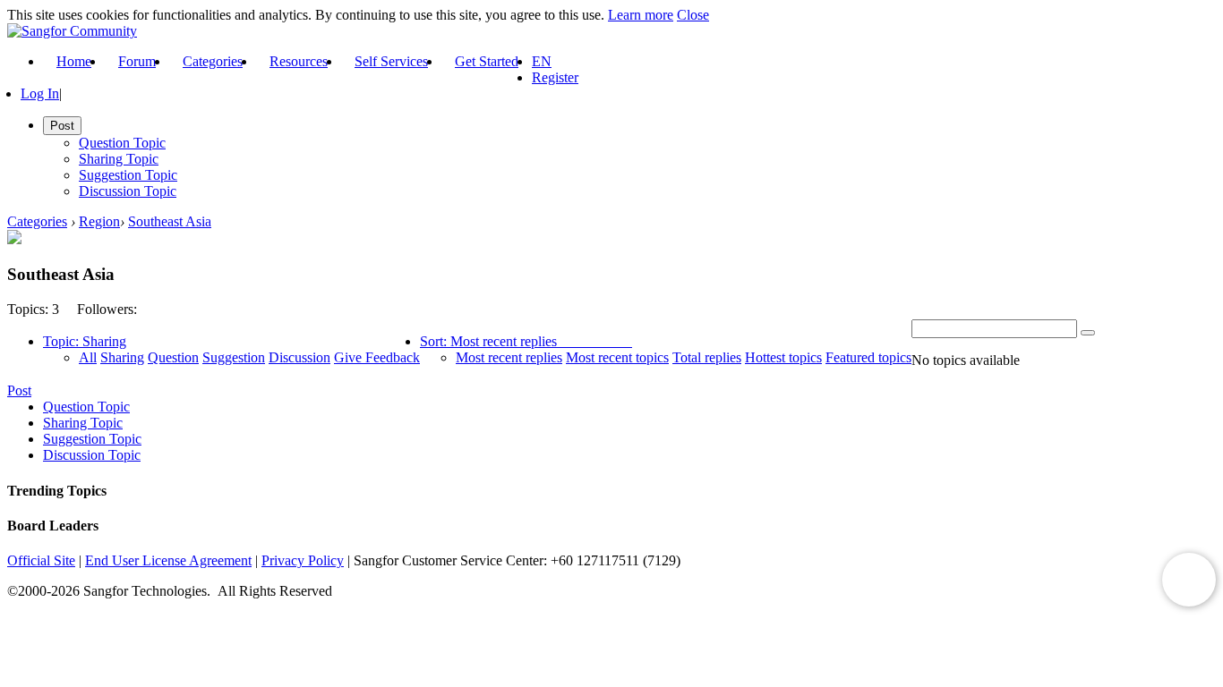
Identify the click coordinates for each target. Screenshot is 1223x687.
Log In (40, 93)
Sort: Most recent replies (488, 341)
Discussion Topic (127, 191)
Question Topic (122, 142)
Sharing (122, 357)
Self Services (391, 61)
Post (19, 390)
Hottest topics (783, 357)
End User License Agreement (168, 560)
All (88, 357)
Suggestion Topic (128, 174)
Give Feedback (377, 357)
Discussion (299, 357)
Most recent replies (509, 357)
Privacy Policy (302, 560)
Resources (298, 61)
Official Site (41, 560)
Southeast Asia (169, 221)
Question (173, 357)
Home (73, 61)
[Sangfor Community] (72, 30)
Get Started (486, 61)
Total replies (706, 357)
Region (99, 221)
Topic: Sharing (84, 341)
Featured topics (868, 357)
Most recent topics (617, 357)
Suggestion (233, 357)
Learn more (640, 14)
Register (555, 77)
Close (693, 14)
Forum (137, 61)
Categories (213, 61)
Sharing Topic (118, 158)
